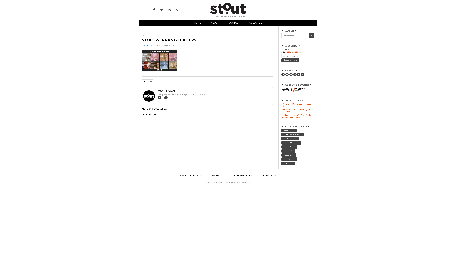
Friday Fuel (288, 163)
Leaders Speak (289, 147)
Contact (234, 23)
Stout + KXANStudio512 (293, 134)
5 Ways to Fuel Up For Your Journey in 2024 (296, 105)
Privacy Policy (269, 176)
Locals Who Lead (290, 138)
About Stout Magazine (191, 176)
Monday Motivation (291, 143)
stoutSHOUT (288, 155)
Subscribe (255, 23)
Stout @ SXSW (289, 130)
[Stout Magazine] (228, 8)
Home (197, 23)
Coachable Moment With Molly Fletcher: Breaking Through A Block (296, 116)
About (215, 23)
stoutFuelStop (289, 159)
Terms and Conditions (241, 176)
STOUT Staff (148, 45)
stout (288, 151)
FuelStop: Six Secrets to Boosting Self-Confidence (296, 110)
